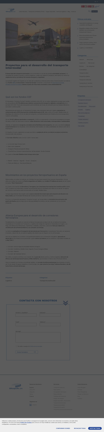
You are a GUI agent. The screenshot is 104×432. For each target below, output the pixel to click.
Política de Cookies (26, 422)
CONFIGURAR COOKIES (63, 428)
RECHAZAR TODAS (80, 428)
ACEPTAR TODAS (95, 428)
